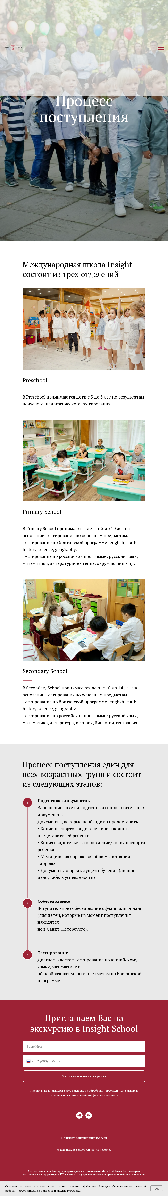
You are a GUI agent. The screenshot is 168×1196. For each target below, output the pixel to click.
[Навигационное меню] (161, 48)
